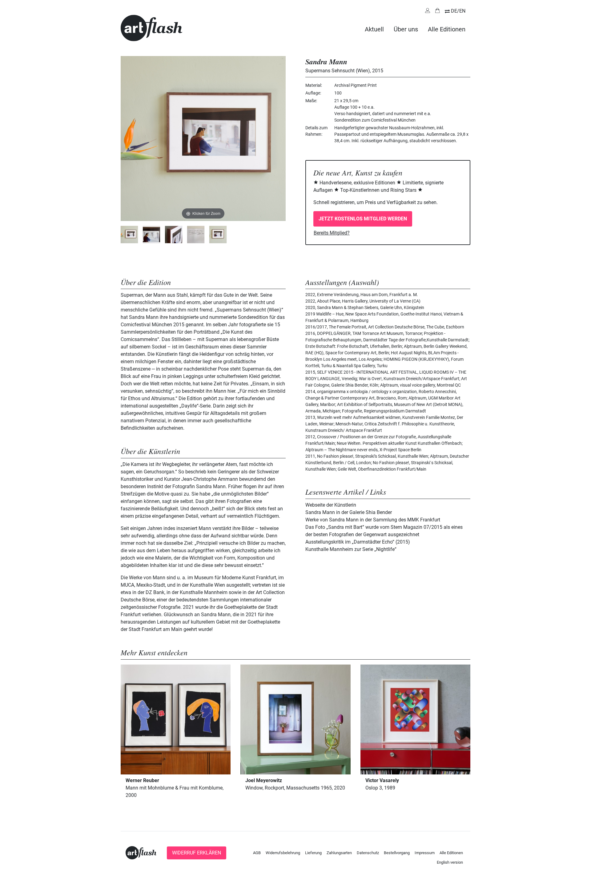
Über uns (406, 29)
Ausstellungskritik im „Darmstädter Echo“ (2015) (357, 542)
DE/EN (458, 11)
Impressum (425, 852)
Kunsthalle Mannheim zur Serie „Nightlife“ (350, 549)
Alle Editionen (446, 29)
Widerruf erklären (196, 853)
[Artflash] (151, 27)
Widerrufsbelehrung (283, 852)
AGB (257, 852)
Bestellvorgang (397, 852)
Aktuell (374, 29)
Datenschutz (368, 852)
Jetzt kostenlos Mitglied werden (363, 219)
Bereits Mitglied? (332, 233)
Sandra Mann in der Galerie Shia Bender (348, 512)
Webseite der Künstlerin (330, 505)
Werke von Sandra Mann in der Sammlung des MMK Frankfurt (372, 520)
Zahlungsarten (339, 852)
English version (450, 862)
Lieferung (313, 852)
